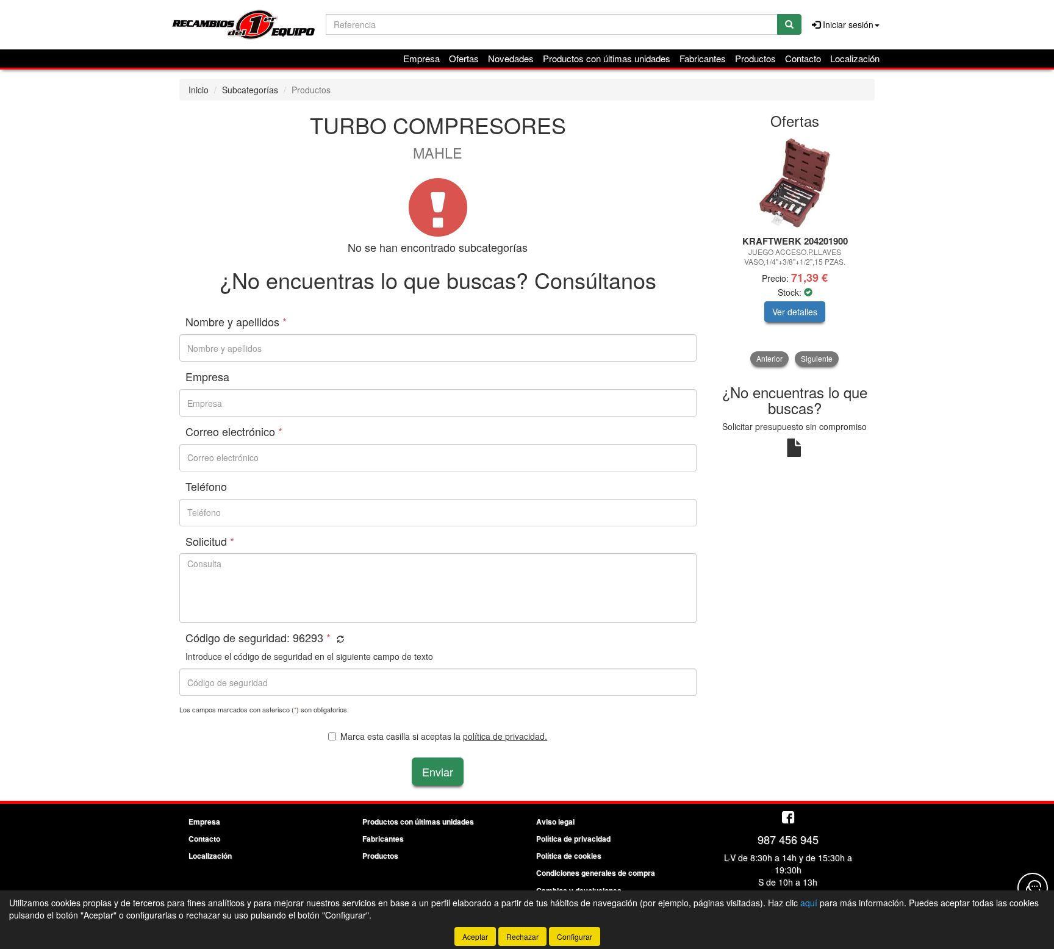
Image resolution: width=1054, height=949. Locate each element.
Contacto (803, 58)
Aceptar (475, 936)
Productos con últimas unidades (606, 58)
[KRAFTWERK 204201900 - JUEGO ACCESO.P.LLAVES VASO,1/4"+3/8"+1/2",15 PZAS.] (795, 183)
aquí (808, 903)
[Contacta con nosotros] (1032, 888)
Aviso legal (555, 821)
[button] (339, 639)
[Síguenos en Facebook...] (788, 818)
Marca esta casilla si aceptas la (443, 736)
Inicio (198, 90)
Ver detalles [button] (794, 312)
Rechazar (522, 936)
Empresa (421, 58)
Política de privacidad (573, 838)
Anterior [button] (769, 358)
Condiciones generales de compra (595, 872)
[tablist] (795, 251)
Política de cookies (568, 855)
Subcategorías (250, 90)
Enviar (437, 771)
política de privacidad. (505, 736)
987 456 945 (788, 839)
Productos (755, 58)
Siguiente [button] (817, 358)
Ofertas (464, 58)
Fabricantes (702, 58)
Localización (855, 58)
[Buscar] (789, 24)
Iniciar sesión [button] (846, 24)
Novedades (511, 58)
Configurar (574, 936)
